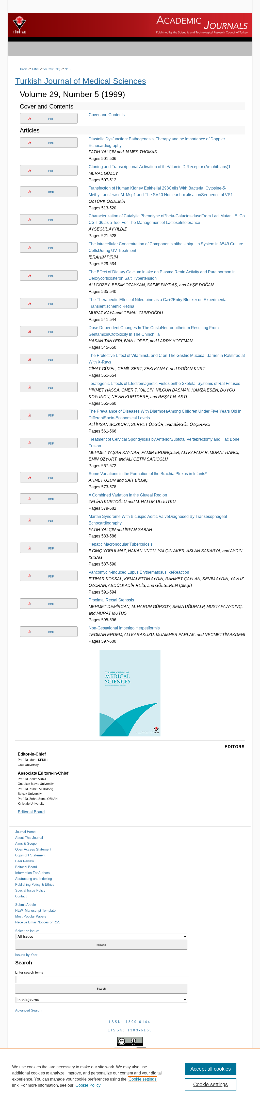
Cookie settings (142, 1079)
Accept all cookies (210, 1069)
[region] (130, 1076)
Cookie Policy (88, 1085)
